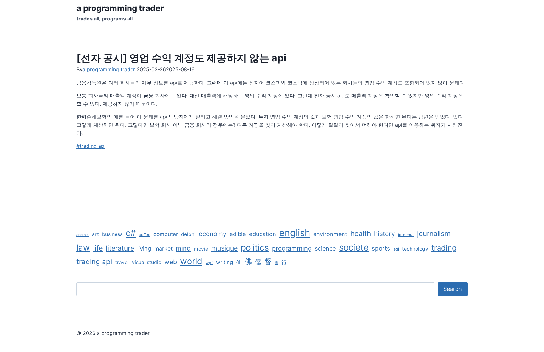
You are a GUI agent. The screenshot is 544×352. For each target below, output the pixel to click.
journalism (433, 233)
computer (165, 234)
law (83, 247)
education (262, 233)
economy (212, 234)
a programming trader (108, 69)
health (360, 233)
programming (292, 248)
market (163, 248)
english (294, 232)
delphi (188, 234)
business (112, 234)
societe (354, 247)
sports (381, 248)
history (384, 234)
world (191, 261)
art (95, 234)
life (98, 248)
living (144, 248)
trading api (90, 146)
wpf (209, 262)
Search (452, 289)
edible (238, 233)
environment (330, 234)
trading (443, 247)
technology (415, 249)
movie (201, 249)
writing (224, 262)
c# (131, 233)
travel (122, 262)
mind (183, 248)
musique (224, 248)
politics (255, 247)
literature (120, 248)
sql (396, 249)
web (170, 262)
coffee (144, 235)
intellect (406, 234)
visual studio (146, 262)
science (325, 248)
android (82, 235)
